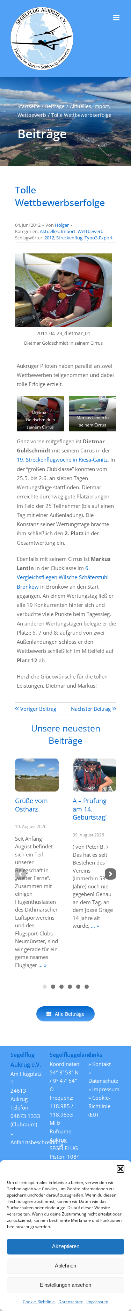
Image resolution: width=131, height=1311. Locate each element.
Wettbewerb (90, 231)
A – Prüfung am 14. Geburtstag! (90, 808)
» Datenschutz (103, 1076)
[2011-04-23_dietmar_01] (63, 255)
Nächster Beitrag (91, 708)
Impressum (97, 1302)
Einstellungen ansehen (65, 1285)
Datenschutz (70, 1302)
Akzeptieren (65, 1246)
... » (41, 964)
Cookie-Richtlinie (39, 1302)
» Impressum (103, 1089)
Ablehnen (65, 1266)
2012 (49, 237)
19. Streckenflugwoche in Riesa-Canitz (62, 459)
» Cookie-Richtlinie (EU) (99, 1106)
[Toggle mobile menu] (117, 17)
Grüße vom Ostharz (31, 804)
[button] (120, 1168)
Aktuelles (49, 231)
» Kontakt (99, 1063)
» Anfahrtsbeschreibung (26, 1138)
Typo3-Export (99, 237)
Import (68, 231)
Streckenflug (69, 237)
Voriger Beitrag (38, 708)
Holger (62, 225)
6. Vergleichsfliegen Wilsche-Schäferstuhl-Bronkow (63, 577)
